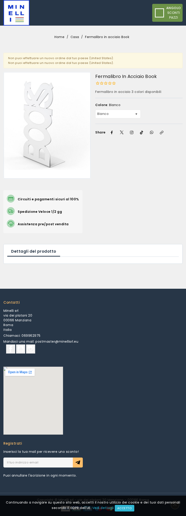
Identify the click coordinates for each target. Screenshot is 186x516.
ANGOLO (173, 8)
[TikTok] (142, 132)
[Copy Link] (162, 132)
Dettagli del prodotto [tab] (33, 251)
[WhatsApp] (152, 132)
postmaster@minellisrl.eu (56, 341)
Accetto (124, 508)
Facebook (10, 349)
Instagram (30, 349)
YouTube (20, 349)
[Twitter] (122, 132)
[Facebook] (112, 132)
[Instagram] (132, 132)
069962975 (31, 335)
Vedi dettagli (103, 508)
